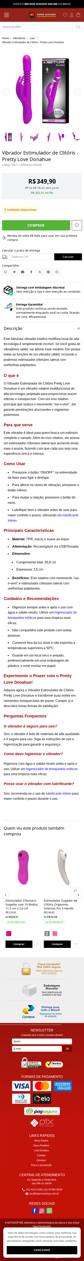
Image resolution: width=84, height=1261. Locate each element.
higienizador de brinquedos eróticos (52, 769)
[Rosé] (55, 933)
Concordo (42, 1250)
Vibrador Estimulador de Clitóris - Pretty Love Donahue (33, 42)
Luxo (32, 38)
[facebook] (35, 1211)
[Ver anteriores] (6, 895)
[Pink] (9, 933)
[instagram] (42, 1211)
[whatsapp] (49, 1211)
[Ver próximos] (77, 895)
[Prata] (47, 933)
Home (5, 38)
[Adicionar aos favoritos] (37, 944)
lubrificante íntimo (58, 793)
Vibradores (19, 38)
